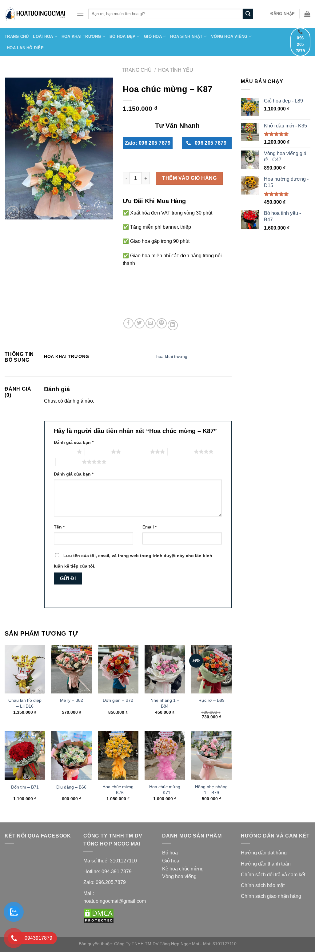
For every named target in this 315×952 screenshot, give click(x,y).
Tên (59, 526)
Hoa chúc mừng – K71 (164, 789)
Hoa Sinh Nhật (186, 36)
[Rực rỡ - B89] (211, 669)
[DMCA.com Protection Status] (98, 915)
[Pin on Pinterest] (162, 323)
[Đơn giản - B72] (118, 669)
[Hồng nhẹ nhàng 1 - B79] (211, 755)
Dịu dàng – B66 (71, 787)
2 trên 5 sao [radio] (98, 451)
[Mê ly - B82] (71, 669)
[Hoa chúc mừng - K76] (118, 755)
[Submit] (248, 14)
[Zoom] (13, 212)
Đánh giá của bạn (74, 442)
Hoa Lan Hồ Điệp (25, 48)
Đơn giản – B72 (118, 700)
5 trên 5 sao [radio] (69, 461)
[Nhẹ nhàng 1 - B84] (165, 669)
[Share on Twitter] (139, 323)
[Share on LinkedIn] (173, 325)
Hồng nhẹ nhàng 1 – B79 (211, 789)
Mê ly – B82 (71, 700)
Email (149, 526)
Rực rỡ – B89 (211, 700)
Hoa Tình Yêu (175, 70)
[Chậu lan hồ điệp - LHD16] (25, 669)
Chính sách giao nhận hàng (271, 896)
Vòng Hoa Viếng (229, 36)
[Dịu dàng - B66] (71, 755)
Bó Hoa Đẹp (123, 36)
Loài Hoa (43, 36)
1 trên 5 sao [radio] (64, 451)
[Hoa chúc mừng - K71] (165, 755)
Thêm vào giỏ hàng (189, 178)
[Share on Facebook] (128, 323)
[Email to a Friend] (151, 323)
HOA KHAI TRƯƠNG (81, 36)
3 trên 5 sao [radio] (137, 451)
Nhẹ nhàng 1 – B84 (164, 703)
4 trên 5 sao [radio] (181, 451)
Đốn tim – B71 (25, 787)
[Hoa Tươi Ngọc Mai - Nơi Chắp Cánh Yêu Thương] (36, 14)
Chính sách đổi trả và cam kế (272, 874)
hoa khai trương (171, 356)
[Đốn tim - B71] (25, 755)
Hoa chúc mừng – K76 (118, 789)
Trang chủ (137, 70)
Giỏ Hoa (153, 36)
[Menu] (80, 13)
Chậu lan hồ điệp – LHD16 (25, 703)
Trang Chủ (17, 36)
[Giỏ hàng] (307, 14)
